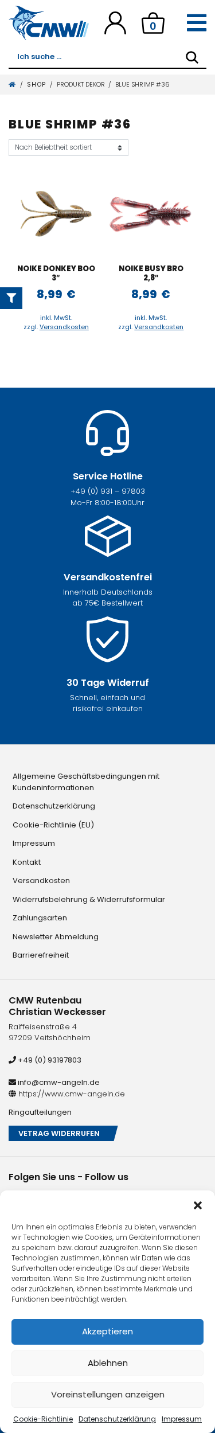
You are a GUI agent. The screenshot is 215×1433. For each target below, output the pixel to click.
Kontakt (27, 862)
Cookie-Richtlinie (43, 1419)
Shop (36, 84)
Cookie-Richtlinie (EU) (53, 824)
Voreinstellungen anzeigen (108, 1394)
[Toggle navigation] (196, 22)
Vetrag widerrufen (59, 1133)
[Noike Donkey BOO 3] (56, 214)
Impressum (182, 1419)
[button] (198, 1205)
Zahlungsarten (40, 917)
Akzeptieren (107, 1331)
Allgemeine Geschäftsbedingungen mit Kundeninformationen (86, 782)
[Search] (192, 57)
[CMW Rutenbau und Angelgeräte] (49, 23)
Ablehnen (108, 1363)
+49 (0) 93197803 (48, 1060)
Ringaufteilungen (40, 1112)
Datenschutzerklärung (117, 1419)
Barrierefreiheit (41, 955)
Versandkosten (64, 326)
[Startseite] (13, 84)
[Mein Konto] (115, 22)
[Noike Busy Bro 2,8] (151, 214)
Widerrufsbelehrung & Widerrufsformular (89, 899)
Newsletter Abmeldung (56, 936)
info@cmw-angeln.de (58, 1082)
